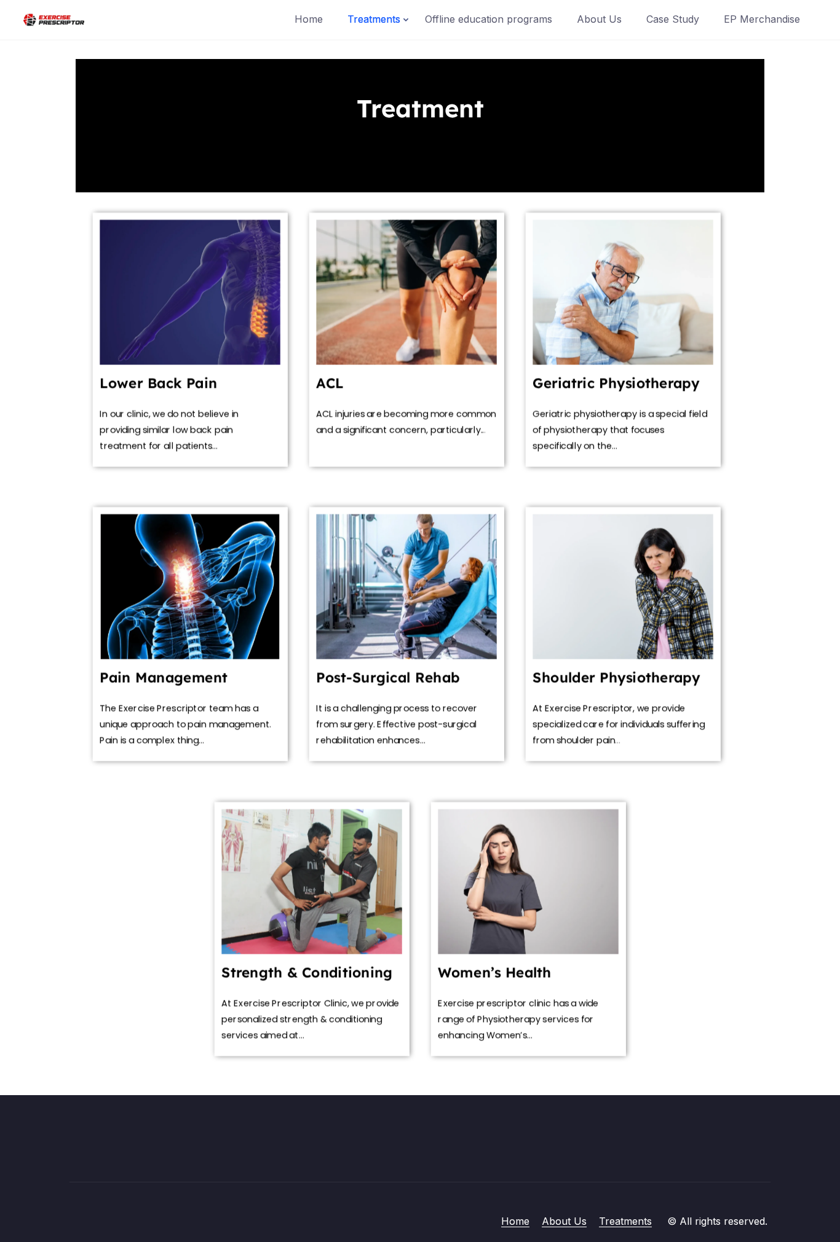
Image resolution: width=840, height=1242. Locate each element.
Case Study (672, 19)
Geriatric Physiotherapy (616, 382)
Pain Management (164, 677)
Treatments (373, 19)
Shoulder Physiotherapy (616, 677)
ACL (329, 382)
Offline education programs (488, 19)
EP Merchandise (762, 19)
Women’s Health (495, 972)
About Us (599, 19)
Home (309, 19)
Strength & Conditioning (306, 972)
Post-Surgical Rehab (387, 677)
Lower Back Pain (158, 382)
